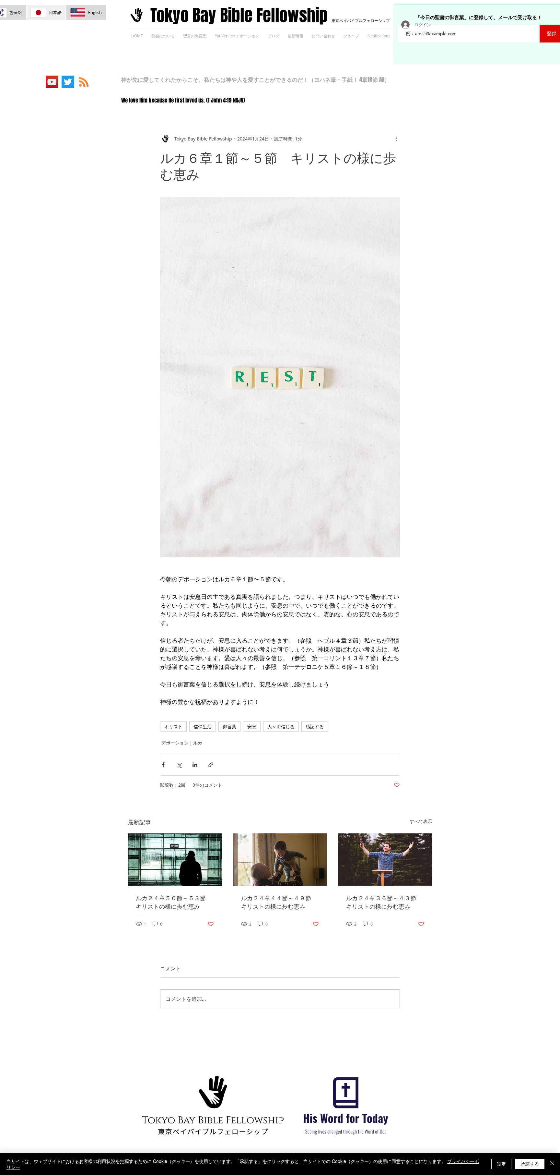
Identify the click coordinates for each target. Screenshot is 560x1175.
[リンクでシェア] (211, 765)
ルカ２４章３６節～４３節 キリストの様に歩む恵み (384, 902)
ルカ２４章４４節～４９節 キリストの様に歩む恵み (279, 902)
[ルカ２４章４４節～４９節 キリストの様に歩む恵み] (280, 859)
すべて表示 (421, 821)
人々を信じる (281, 726)
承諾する (530, 1163)
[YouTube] (52, 82)
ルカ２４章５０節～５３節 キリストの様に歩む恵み (174, 902)
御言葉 (229, 726)
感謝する (315, 726)
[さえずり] (68, 82)
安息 (251, 726)
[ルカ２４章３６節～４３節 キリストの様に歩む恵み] (385, 859)
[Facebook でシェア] (163, 765)
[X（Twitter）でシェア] (179, 765)
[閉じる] (552, 1164)
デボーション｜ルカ (181, 743)
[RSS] (83, 82)
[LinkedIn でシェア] (195, 765)
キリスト (173, 726)
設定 (501, 1163)
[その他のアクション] (396, 138)
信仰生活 (202, 726)
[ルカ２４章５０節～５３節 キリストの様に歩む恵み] (175, 859)
